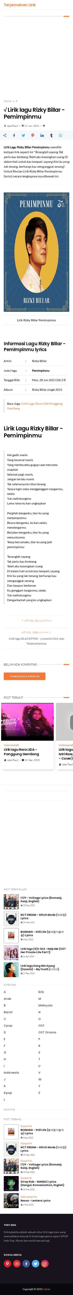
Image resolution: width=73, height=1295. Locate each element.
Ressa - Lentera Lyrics (36, 1200)
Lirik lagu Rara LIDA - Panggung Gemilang (21, 751)
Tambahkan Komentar (24, 676)
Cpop (8, 1025)
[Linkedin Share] (42, 135)
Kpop (8, 1093)
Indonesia (10, 745)
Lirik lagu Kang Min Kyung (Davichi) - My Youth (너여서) (40, 967)
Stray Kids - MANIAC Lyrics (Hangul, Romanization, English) (42, 1183)
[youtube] (17, 1263)
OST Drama (47, 1032)
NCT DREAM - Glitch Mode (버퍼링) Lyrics (43, 916)
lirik (41, 992)
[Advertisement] (36, 58)
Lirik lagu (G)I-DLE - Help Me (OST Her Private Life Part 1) (43, 950)
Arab (7, 999)
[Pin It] (32, 135)
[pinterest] (7, 1263)
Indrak (46, 1289)
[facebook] (26, 1263)
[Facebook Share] (14, 135)
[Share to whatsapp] (61, 135)
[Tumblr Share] (51, 135)
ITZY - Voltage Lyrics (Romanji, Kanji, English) (41, 899)
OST (41, 1025)
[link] (44, 125)
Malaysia (45, 1005)
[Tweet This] (23, 135)
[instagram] (45, 1263)
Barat (8, 1012)
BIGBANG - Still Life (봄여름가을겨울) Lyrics (42, 933)
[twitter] (35, 1263)
